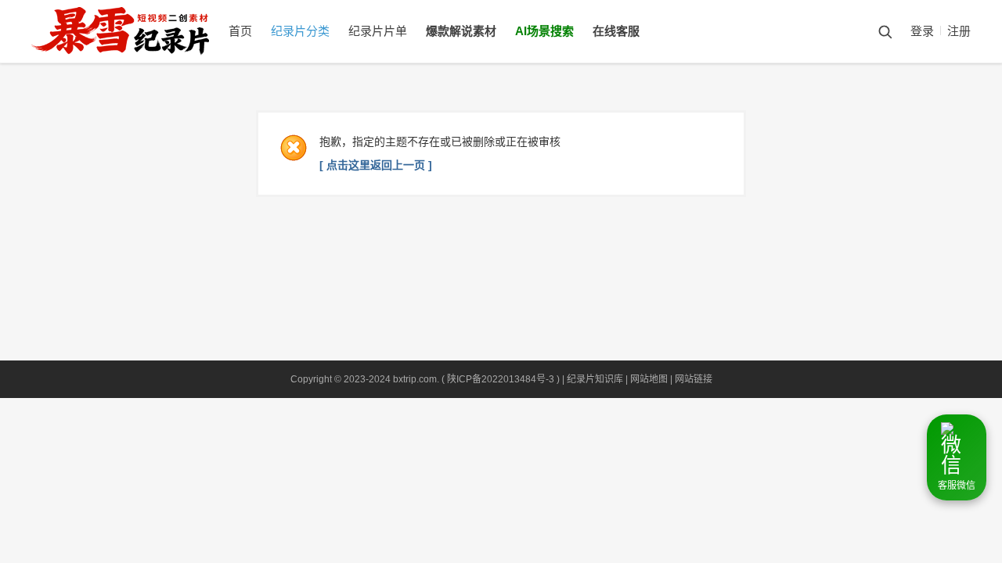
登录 (922, 31)
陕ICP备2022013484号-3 (500, 379)
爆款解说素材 (461, 31)
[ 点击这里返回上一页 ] (375, 165)
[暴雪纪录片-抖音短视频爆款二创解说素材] (135, 59)
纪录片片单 (377, 31)
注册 (959, 31)
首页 (240, 31)
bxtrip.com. (416, 379)
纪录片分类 (300, 31)
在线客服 (616, 31)
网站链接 (693, 379)
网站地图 (649, 379)
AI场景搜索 (544, 31)
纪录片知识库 (595, 379)
